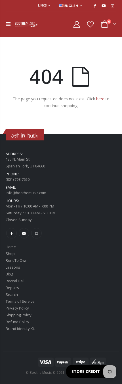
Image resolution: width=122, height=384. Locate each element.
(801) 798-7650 (18, 179)
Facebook (11, 233)
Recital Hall (15, 280)
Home (11, 246)
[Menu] (8, 24)
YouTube (24, 233)
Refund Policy (17, 321)
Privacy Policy (17, 308)
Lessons (13, 267)
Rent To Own (17, 260)
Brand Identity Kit (20, 328)
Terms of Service (20, 301)
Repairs (12, 287)
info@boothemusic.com (26, 192)
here (100, 98)
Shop (10, 253)
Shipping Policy (18, 314)
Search (12, 294)
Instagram (36, 233)
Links (42, 5)
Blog (9, 274)
